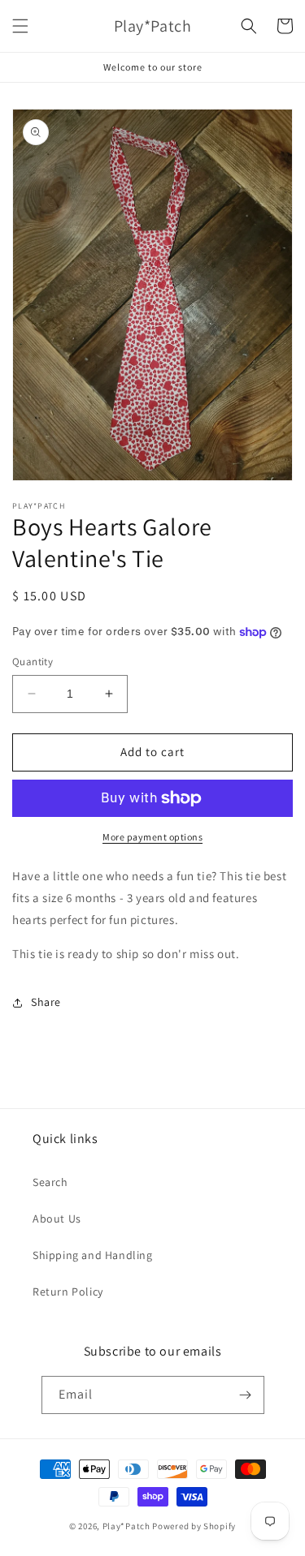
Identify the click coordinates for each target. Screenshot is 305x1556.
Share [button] (46, 1002)
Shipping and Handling (93, 1255)
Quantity (32, 661)
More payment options (152, 837)
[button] (20, 26)
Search (50, 1182)
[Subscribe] (246, 1395)
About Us (57, 1218)
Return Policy (68, 1291)
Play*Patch (126, 1526)
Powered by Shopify (194, 1526)
